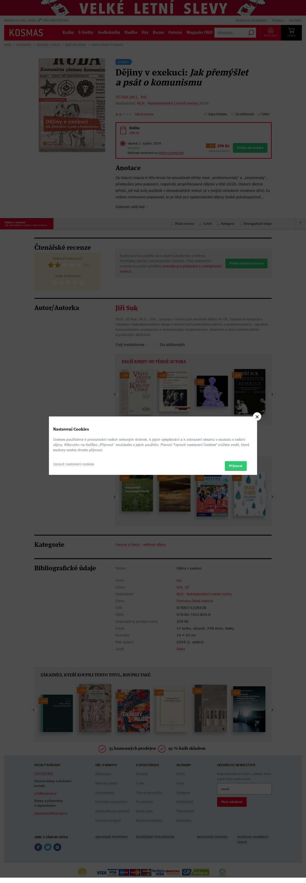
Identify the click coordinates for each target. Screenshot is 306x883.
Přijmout (236, 466)
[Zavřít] (257, 416)
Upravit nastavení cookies (73, 464)
